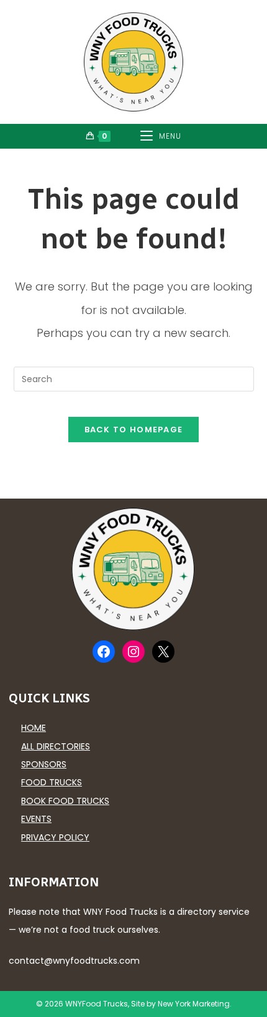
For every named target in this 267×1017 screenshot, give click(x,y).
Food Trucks (51, 782)
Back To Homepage (133, 429)
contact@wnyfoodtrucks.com (74, 960)
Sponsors (43, 764)
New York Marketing (194, 1003)
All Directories (55, 746)
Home (33, 728)
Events (36, 819)
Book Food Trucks (65, 801)
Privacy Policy (55, 837)
